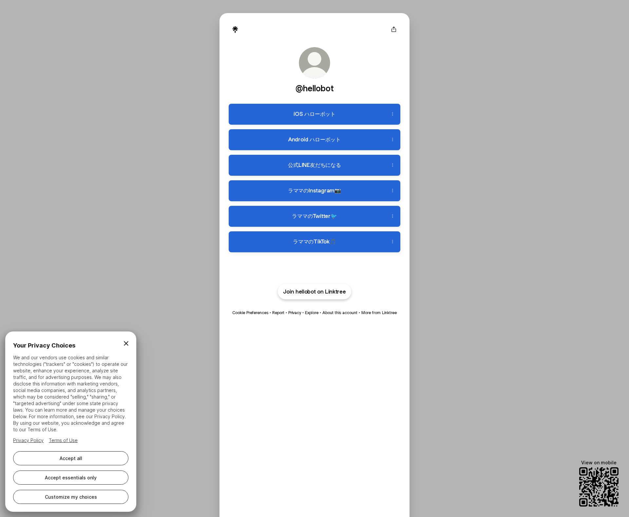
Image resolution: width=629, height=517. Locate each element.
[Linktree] (235, 29)
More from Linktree (379, 312)
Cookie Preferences (250, 312)
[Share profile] (393, 29)
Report (278, 312)
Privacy (294, 312)
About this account (339, 312)
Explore (311, 312)
